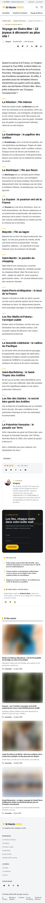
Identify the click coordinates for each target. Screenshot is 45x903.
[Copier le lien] (41, 46)
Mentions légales (12, 898)
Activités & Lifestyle (9, 839)
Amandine (8, 669)
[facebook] (4, 885)
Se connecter (39, 2)
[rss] (18, 885)
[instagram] (13, 885)
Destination (7, 458)
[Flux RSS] (15, 602)
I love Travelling (29, 898)
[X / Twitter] (10, 602)
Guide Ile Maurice (38, 898)
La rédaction (6, 871)
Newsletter (31, 2)
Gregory (8, 41)
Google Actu (29, 595)
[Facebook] (6, 602)
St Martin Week (6, 21)
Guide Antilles (6, 854)
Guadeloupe (6, 850)
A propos (5, 868)
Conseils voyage (7, 847)
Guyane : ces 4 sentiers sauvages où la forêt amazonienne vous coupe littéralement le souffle (21, 707)
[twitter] (9, 885)
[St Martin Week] (13, 7)
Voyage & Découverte (19, 21)
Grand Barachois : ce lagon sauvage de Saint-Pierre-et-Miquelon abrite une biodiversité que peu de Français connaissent (22, 802)
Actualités (5, 843)
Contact (5, 875)
